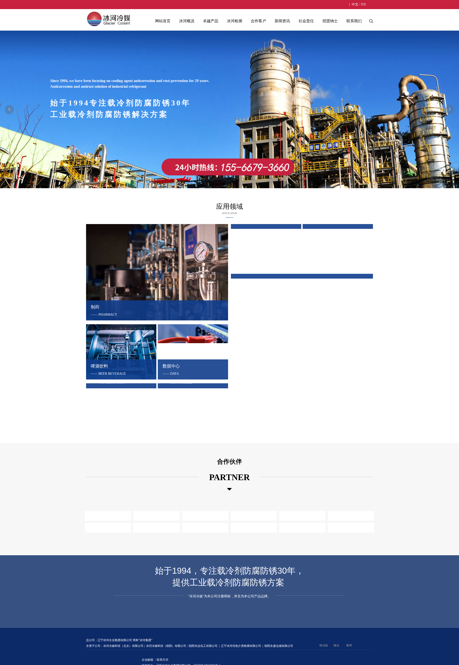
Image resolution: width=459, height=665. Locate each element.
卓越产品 (210, 21)
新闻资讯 (282, 21)
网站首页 (162, 21)
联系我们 (354, 21)
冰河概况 (186, 21)
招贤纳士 (330, 21)
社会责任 (306, 21)
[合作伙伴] (229, 499)
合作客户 (258, 21)
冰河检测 (234, 21)
